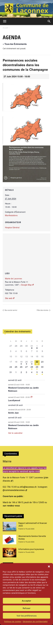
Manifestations (11, 215)
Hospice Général (12, 227)
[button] (49, 566)
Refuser (26, 608)
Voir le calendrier (15, 433)
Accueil (5, 28)
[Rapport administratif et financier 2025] (9, 526)
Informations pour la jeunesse (31, 549)
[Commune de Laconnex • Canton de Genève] (26, 9)
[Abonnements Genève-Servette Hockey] (9, 539)
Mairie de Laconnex (13, 278)
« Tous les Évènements (15, 44)
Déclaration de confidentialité (35, 621)
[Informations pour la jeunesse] (9, 552)
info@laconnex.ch (28, 487)
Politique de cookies (12, 621)
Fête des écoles (43, 310)
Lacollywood (14, 400)
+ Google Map (25, 284)
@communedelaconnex (14, 490)
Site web (8, 298)
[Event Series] (31, 397)
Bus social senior (10, 310)
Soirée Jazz (13, 412)
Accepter (26, 600)
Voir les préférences (27, 615)
